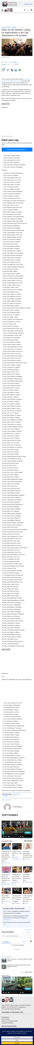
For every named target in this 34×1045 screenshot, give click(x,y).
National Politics (16, 794)
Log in (26, 929)
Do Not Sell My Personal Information (11, 1009)
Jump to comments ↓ (7, 800)
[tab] (6, 941)
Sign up (29, 929)
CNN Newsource (6, 62)
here (4, 924)
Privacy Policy (14, 1005)
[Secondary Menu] (4, 10)
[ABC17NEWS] (10, 10)
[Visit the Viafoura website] (29, 972)
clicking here (6, 919)
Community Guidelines (25, 1005)
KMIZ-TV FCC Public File (8, 1007)
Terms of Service (6, 1005)
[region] (17, 951)
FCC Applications (20, 1007)
